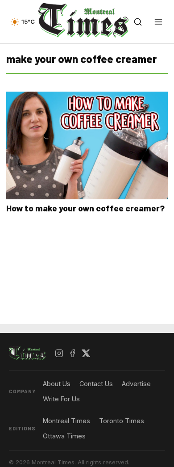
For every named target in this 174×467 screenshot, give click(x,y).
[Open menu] (158, 22)
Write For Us (61, 399)
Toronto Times (121, 421)
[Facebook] (72, 353)
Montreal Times (66, 421)
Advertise (136, 383)
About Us (56, 383)
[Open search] (137, 22)
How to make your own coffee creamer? (85, 208)
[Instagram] (59, 353)
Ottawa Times (64, 436)
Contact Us (96, 383)
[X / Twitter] (86, 353)
